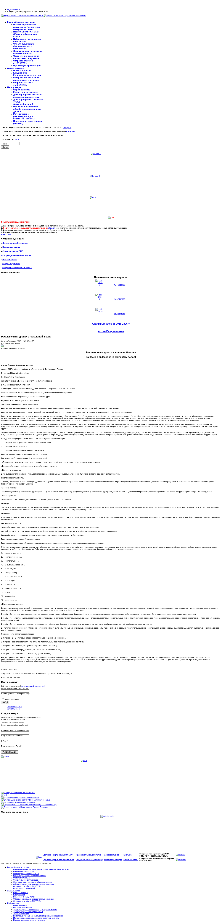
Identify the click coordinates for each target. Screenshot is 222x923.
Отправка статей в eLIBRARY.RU (23, 61)
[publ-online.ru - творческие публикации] (18, 802)
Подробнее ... (7, 234)
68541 (17, 139)
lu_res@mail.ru (13, 9)
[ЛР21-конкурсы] (25, 800)
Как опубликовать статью (21, 22)
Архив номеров (15, 68)
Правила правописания (26, 31)
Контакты (128, 855)
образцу (51, 228)
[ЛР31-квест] (28, 805)
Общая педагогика (11, 263)
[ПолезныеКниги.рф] (24, 807)
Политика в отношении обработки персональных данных (27, 109)
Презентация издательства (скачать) (29, 920)
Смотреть (67, 128)
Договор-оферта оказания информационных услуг (27, 95)
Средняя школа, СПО (12, 251)
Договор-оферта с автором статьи (58, 860)
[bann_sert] (4, 795)
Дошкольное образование (15, 243)
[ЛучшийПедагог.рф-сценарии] (20, 797)
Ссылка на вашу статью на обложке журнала (27, 52)
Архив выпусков (111, 855)
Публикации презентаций (27, 65)
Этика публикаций (23, 104)
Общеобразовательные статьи (17, 267)
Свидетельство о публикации (22, 47)
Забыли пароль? (14, 707)
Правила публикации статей (88, 855)
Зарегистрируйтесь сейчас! (33, 686)
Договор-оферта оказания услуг (57, 855)
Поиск (5, 147)
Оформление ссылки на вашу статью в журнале (26, 57)
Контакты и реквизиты (25, 92)
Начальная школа (11, 247)
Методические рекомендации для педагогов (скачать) (24, 116)
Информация (14, 87)
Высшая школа (9, 259)
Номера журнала (22, 70)
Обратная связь (21, 89)
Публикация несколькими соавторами (29, 876)
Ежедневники (20, 73)
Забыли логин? (13, 709)
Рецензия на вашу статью (27, 75)
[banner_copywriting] (18, 793)
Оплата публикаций (23, 44)
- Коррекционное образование (16, 255)
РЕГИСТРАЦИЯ (9, 752)
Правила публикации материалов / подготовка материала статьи (26, 26)
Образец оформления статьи (26, 874)
